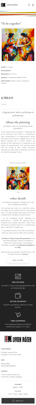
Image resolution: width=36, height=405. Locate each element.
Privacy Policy (5, 363)
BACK (5, 104)
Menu (33, 5)
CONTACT (25, 254)
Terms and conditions (8, 366)
